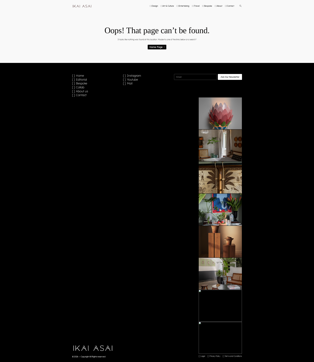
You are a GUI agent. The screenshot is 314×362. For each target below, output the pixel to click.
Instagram (134, 75)
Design (155, 6)
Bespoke (208, 6)
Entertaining (184, 6)
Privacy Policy (214, 356)
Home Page (156, 47)
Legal (203, 356)
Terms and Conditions (233, 356)
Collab (80, 87)
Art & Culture (168, 6)
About (219, 6)
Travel (196, 6)
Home (80, 75)
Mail (129, 83)
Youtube (132, 79)
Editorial (81, 79)
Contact (230, 6)
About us (82, 91)
